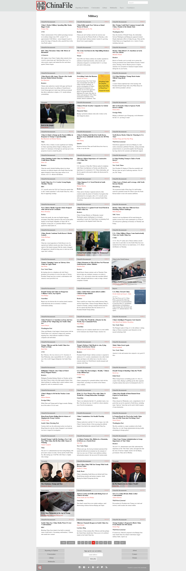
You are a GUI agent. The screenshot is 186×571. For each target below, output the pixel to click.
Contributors (131, 8)
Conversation (96, 8)
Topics (122, 8)
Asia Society (143, 567)
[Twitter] (88, 567)
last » (123, 543)
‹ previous (71, 543)
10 (101, 543)
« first (63, 543)
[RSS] (106, 567)
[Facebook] (84, 567)
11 (105, 543)
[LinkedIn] (79, 567)
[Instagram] (93, 567)
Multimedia (113, 8)
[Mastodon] (102, 567)
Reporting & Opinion (82, 8)
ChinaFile (55, 6)
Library (104, 8)
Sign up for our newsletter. (93, 551)
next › (117, 543)
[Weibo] (97, 567)
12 (109, 543)
